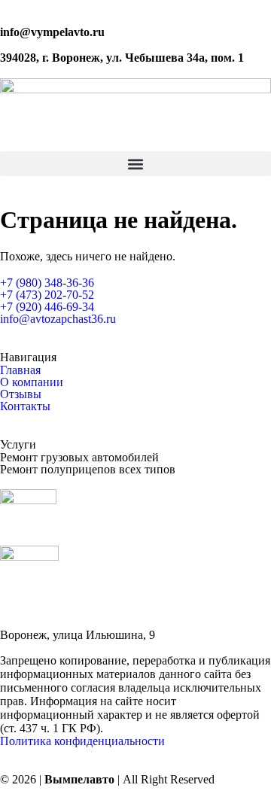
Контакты (25, 406)
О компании (31, 382)
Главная (20, 369)
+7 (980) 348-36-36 (47, 282)
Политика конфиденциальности (82, 741)
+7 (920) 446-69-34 (47, 306)
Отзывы (20, 394)
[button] (135, 163)
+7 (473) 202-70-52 (47, 294)
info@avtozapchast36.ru (58, 318)
